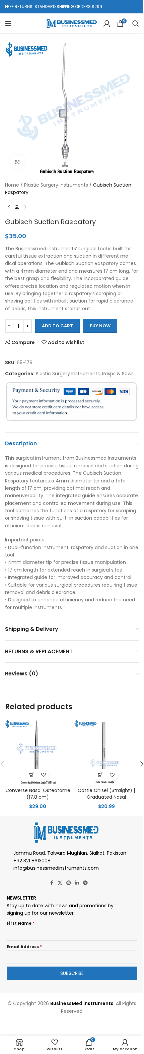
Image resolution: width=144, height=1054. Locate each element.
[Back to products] (17, 207)
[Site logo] (72, 23)
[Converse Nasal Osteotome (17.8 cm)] (37, 751)
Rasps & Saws (118, 373)
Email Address (24, 946)
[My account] (107, 23)
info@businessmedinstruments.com (56, 868)
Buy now (100, 326)
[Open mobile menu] (8, 23)
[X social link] (60, 882)
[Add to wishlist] (44, 775)
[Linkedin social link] (77, 882)
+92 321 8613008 (32, 860)
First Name (20, 923)
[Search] (135, 23)
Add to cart (57, 326)
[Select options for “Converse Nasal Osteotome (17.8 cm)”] (32, 775)
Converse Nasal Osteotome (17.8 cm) (37, 793)
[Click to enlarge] (17, 162)
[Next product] (25, 207)
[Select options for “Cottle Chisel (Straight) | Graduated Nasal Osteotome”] (100, 775)
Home (12, 185)
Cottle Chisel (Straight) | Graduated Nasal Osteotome (106, 797)
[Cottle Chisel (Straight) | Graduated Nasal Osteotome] (106, 751)
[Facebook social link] (52, 882)
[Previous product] (9, 207)
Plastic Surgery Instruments (56, 185)
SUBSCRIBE (72, 973)
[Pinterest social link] (68, 882)
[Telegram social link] (85, 882)
